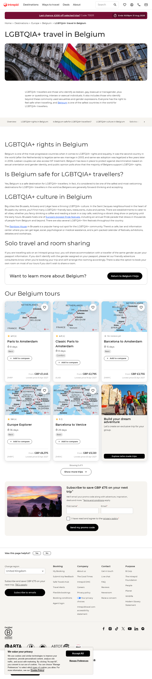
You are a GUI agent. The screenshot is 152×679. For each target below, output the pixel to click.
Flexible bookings (61, 592)
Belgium (47, 23)
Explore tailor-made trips (124, 456)
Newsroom (106, 592)
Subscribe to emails (25, 592)
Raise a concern (109, 598)
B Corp (128, 571)
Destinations (30, 4)
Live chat (105, 576)
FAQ (103, 582)
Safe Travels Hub (61, 582)
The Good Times (85, 576)
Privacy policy (83, 592)
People (128, 585)
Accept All (78, 653)
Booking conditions (62, 598)
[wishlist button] (44, 307)
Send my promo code (82, 527)
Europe (35, 23)
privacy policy (110, 518)
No (47, 553)
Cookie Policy (37, 670)
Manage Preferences (78, 661)
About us (81, 571)
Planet (128, 591)
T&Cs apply (21, 584)
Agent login (58, 603)
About (77, 4)
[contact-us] (138, 4)
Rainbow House (18, 226)
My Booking (59, 571)
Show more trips (73, 471)
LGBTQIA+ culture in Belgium (110, 121)
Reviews (105, 587)
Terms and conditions (93, 500)
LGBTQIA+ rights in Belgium (34, 121)
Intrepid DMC (83, 582)
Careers (80, 587)
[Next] (144, 122)
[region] (76, 159)
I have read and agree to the (95, 518)
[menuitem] (11, 5)
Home (8, 23)
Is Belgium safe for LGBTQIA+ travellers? (72, 121)
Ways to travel (50, 4)
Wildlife (129, 596)
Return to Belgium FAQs (125, 276)
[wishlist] (124, 4)
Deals (66, 4)
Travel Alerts (59, 587)
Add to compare (21, 358)
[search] (103, 4)
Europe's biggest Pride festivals (63, 217)
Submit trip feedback (63, 576)
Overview (11, 121)
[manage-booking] (131, 4)
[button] (44, 307)
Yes (36, 553)
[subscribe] (146, 4)
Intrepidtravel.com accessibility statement (86, 610)
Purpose (130, 566)
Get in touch (107, 571)
